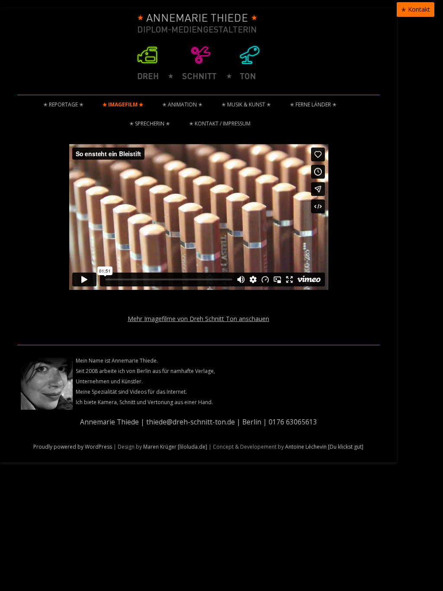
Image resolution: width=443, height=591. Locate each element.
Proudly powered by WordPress (72, 446)
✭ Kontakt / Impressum (219, 123)
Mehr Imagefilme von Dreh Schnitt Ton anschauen (198, 319)
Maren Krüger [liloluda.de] (175, 446)
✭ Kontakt (415, 9)
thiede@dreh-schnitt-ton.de (190, 422)
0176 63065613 (293, 422)
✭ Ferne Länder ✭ (313, 104)
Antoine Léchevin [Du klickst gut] (324, 446)
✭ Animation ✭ (182, 104)
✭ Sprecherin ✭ (149, 123)
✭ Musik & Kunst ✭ (246, 104)
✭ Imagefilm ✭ (123, 104)
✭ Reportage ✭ (63, 104)
